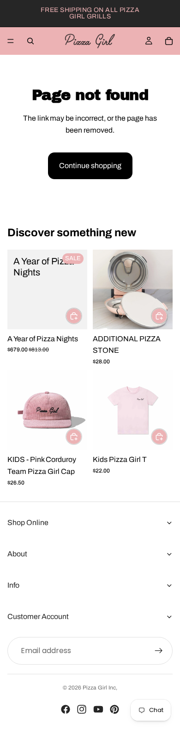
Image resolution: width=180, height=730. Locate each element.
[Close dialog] (170, 326)
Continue (132, 406)
